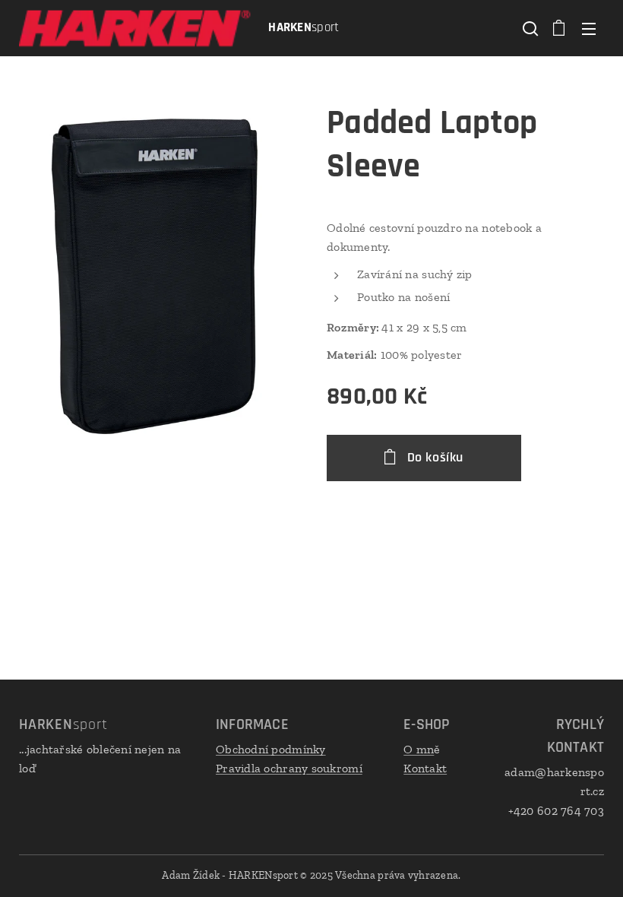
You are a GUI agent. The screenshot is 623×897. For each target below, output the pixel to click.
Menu (589, 28)
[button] (529, 28)
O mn (418, 749)
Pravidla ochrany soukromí (289, 768)
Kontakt (425, 768)
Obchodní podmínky (271, 749)
